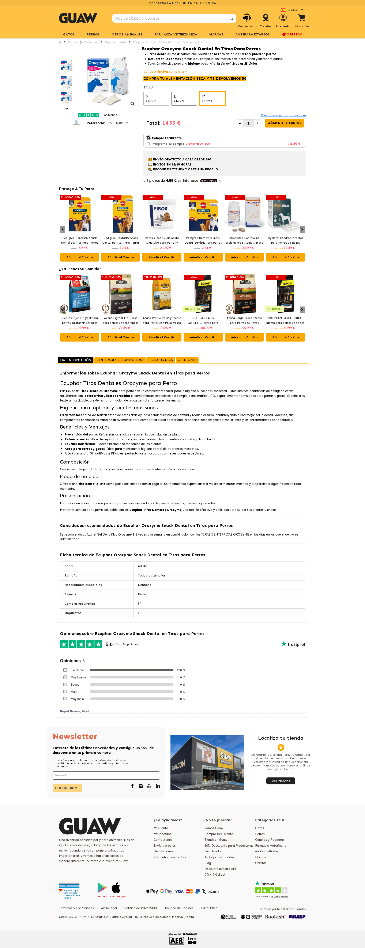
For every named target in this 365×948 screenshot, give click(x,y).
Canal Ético (209, 908)
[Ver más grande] (132, 106)
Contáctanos (163, 840)
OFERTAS (294, 34)
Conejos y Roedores (270, 840)
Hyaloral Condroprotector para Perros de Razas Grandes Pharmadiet (285, 240)
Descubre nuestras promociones (283, 115)
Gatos (259, 828)
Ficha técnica (160, 360)
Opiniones (187, 360)
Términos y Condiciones (76, 908)
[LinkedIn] (158, 786)
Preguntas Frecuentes (170, 857)
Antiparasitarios (266, 851)
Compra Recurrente (218, 834)
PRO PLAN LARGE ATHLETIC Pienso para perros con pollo (203, 320)
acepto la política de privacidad (91, 760)
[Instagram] (141, 786)
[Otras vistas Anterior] (60, 56)
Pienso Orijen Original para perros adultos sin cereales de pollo (79, 320)
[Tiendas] (266, 22)
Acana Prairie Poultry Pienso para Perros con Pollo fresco (162, 320)
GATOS (69, 34)
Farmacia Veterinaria (270, 846)
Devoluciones (163, 851)
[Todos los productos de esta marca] (76, 123)
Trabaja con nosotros (220, 857)
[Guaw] (78, 18)
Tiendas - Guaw (215, 840)
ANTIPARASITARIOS (252, 34)
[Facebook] (132, 786)
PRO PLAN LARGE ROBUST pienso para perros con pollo (285, 320)
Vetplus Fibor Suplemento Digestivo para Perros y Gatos (162, 240)
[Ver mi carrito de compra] (302, 18)
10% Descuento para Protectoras (228, 846)
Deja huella (212, 851)
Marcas (216, 34)
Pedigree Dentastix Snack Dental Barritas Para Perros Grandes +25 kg (120, 240)
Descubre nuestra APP (220, 869)
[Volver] (60, 42)
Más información (75, 360)
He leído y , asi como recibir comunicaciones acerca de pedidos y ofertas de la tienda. (92, 763)
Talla (148, 87)
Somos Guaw (213, 828)
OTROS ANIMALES (127, 34)
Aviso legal (109, 908)
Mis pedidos (162, 834)
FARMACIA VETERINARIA (175, 34)
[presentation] (62, 229)
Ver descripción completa (163, 71)
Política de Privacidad (141, 908)
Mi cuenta (161, 828)
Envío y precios (165, 846)
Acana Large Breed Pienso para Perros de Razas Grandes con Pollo (244, 320)
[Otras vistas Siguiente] (67, 108)
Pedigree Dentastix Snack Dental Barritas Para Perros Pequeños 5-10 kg (203, 240)
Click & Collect (214, 874)
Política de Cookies (179, 908)
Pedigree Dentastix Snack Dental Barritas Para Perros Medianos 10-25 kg (79, 240)
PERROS (93, 34)
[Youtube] (149, 786)
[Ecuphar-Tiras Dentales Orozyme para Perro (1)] (67, 66)
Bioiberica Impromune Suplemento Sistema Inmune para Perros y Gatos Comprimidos (244, 240)
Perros (260, 834)
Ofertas (261, 863)
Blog (207, 863)
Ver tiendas (281, 781)
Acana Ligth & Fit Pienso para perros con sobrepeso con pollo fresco (121, 320)
